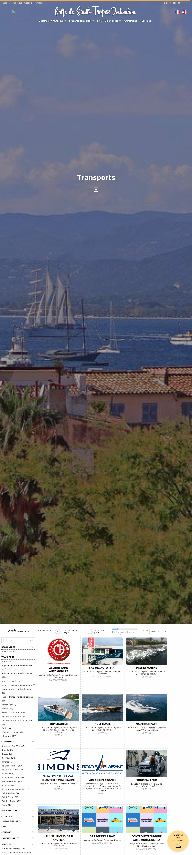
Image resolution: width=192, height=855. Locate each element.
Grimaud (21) (8, 758)
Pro (14, 3)
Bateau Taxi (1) (9, 705)
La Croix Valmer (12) (12, 766)
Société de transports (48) (15, 716)
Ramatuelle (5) (9, 785)
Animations (130, 21)
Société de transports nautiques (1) (17, 722)
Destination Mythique (51, 21)
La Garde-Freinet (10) (12, 770)
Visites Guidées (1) (11, 651)
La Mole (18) (8, 773)
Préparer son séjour (80, 21)
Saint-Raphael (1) (10, 793)
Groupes (6, 3)
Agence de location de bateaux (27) (17, 667)
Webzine (28, 3)
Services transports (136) (14, 712)
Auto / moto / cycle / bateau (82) (16, 691)
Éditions (38, 3)
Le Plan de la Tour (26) (13, 777)
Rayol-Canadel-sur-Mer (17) (15, 789)
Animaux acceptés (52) (13, 849)
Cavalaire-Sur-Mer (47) (13, 746)
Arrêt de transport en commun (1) (18, 685)
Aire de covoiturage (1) (13, 681)
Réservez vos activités (178, 838)
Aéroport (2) (8, 661)
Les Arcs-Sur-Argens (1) (13, 781)
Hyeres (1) (7, 762)
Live (20, 3)
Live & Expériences (107, 21)
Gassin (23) (7, 754)
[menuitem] (51, 21)
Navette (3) (7, 709)
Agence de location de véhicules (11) (17, 675)
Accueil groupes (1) (11, 821)
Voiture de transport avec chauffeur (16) (14, 734)
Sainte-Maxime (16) (11, 801)
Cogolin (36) (8, 750)
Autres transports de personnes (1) (17, 699)
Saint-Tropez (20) (10, 797)
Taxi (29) (6, 728)
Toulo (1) (6, 805)
